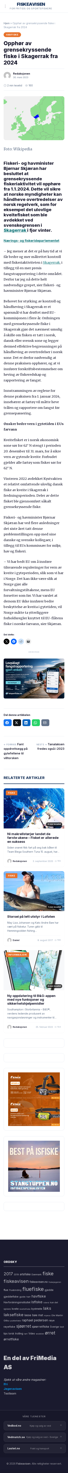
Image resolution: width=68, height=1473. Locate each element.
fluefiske (33, 1289)
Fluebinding (15, 1290)
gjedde (49, 1289)
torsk (11, 1333)
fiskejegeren (55, 1282)
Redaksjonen (21, 73)
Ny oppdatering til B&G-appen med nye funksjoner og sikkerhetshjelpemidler (31, 999)
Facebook (8, 722)
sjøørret (23, 1326)
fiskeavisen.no (39, 1282)
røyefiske (9, 1326)
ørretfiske (11, 1339)
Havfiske (12, 34)
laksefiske (13, 1314)
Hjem (7, 23)
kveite (15, 1308)
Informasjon (17, 954)
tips (6, 1333)
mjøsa (47, 1315)
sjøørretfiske (40, 1326)
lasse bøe (30, 1315)
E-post (45, 722)
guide (22, 1296)
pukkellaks (15, 1320)
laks (47, 1308)
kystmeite (36, 1308)
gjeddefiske (11, 1296)
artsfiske (25, 1274)
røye (52, 1320)
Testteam (10, 1393)
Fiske (11, 793)
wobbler (40, 1333)
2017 (8, 1273)
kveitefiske (25, 1309)
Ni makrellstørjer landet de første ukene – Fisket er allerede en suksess (33, 838)
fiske (47, 1274)
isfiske (36, 1302)
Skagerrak (15, 230)
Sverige (54, 1326)
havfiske (38, 1296)
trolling (19, 1333)
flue (6, 1290)
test (62, 1326)
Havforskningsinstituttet (17, 1302)
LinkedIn (26, 722)
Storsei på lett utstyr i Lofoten (31, 916)
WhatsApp (36, 722)
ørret (50, 1333)
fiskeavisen (16, 1281)
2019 (16, 1274)
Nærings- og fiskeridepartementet (31, 241)
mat (40, 1315)
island (46, 1302)
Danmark (37, 1274)
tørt (26, 1334)
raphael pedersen (35, 1320)
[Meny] (5, 6)
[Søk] (59, 6)
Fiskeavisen (23, 1463)
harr (28, 1296)
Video (31, 1333)
